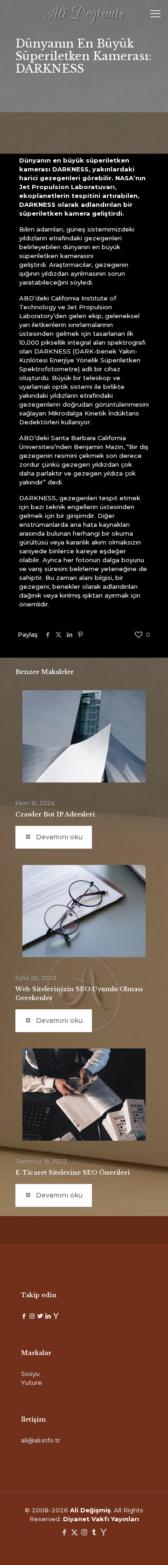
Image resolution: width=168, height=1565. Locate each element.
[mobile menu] (155, 14)
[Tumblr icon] (94, 1532)
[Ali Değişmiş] (84, 14)
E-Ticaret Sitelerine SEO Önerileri (72, 1173)
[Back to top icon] (149, 1546)
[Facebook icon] (64, 1532)
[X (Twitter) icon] (74, 1532)
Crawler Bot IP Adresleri (55, 814)
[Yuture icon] (103, 1532)
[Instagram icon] (84, 1532)
